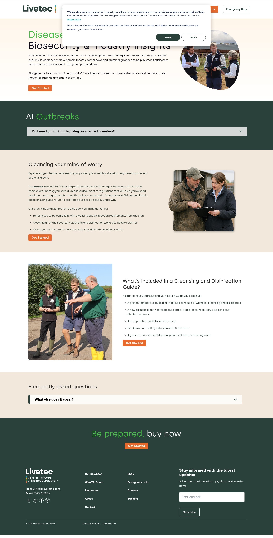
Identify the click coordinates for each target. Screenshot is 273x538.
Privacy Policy (74, 19)
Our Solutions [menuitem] (93, 474)
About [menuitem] (89, 498)
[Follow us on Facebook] (29, 500)
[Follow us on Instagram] (48, 500)
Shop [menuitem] (131, 474)
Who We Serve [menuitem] (94, 482)
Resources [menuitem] (91, 490)
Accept (168, 37)
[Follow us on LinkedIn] (35, 500)
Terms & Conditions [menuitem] (91, 524)
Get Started (40, 88)
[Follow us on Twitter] (41, 500)
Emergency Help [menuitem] (138, 482)
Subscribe (189, 512)
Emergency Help (236, 9)
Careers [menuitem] (90, 506)
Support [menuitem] (133, 498)
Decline (193, 37)
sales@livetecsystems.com (43, 488)
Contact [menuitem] (133, 490)
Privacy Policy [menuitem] (109, 524)
